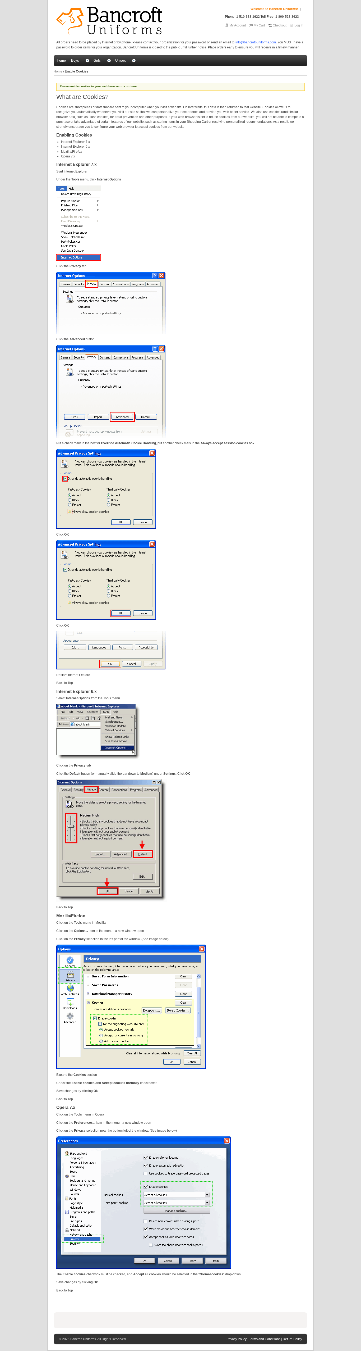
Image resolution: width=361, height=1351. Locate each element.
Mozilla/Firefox (71, 151)
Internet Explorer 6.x (75, 146)
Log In (298, 25)
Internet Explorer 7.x (75, 142)
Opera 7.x (68, 156)
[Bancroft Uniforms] (109, 21)
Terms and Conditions (265, 1339)
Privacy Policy (236, 1339)
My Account (237, 25)
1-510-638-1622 (248, 17)
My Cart (259, 25)
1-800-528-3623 (287, 17)
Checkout (279, 25)
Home (58, 71)
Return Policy (292, 1339)
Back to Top (64, 683)
